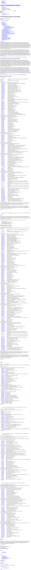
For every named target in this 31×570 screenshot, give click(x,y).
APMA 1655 (3, 91)
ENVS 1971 (15, 207)
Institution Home (4, 3)
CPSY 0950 (2, 246)
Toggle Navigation (2, 18)
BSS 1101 (2, 474)
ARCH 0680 (3, 176)
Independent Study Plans (5, 35)
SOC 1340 (2, 113)
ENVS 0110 (2, 79)
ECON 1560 (3, 530)
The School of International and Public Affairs (8, 31)
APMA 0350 (3, 237)
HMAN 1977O (3, 196)
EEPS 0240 (2, 271)
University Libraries (4, 36)
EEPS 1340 (2, 255)
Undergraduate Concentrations (6, 8)
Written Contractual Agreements (6, 38)
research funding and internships (11, 72)
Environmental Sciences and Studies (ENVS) (6, 42)
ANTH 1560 (3, 145)
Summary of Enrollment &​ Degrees (6, 37)
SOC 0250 (2, 152)
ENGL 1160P (3, 105)
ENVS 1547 (2, 533)
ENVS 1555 (2, 158)
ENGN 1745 (3, 387)
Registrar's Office (4, 552)
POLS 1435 (2, 169)
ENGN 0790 (3, 280)
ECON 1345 (3, 516)
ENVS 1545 (2, 532)
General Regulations (4, 23)
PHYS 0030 (2, 383)
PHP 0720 (2, 472)
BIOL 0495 (2, 93)
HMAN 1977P (3, 108)
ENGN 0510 (3, 381)
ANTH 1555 (3, 174)
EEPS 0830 (2, 122)
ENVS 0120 (2, 471)
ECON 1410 (3, 518)
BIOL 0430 (2, 137)
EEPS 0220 (2, 270)
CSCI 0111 (2, 247)
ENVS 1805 (2, 163)
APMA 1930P (3, 92)
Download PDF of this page (4, 563)
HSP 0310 (2, 456)
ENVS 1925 (2, 315)
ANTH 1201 (3, 83)
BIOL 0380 (2, 135)
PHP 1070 (2, 473)
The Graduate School (4, 29)
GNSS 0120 (2, 442)
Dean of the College (4, 558)
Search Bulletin (2, 10)
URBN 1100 (3, 114)
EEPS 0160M (3, 118)
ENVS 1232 (2, 297)
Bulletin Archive (4, 39)
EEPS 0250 (2, 251)
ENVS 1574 (2, 159)
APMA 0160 (3, 85)
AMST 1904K (3, 500)
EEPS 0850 (2, 123)
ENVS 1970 (11, 207)
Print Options (2, 41)
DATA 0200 (2, 97)
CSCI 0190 (2, 248)
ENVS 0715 (2, 306)
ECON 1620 (3, 98)
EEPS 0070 (2, 117)
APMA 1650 (3, 90)
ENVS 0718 (2, 157)
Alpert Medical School (5, 557)
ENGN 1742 (3, 281)
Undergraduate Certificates (7, 28)
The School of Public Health (5, 32)
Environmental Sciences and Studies (9, 27)
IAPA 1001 (2, 491)
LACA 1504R (3, 317)
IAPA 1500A (3, 109)
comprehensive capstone (22, 72)
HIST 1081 (2, 151)
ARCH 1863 (3, 177)
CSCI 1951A (3, 371)
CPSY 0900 (2, 94)
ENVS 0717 (2, 307)
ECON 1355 (3, 517)
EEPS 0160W (3, 119)
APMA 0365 (3, 88)
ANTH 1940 (3, 84)
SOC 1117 (2, 466)
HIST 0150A (3, 534)
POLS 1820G (3, 170)
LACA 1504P (3, 199)
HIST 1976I (2, 194)
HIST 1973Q (3, 341)
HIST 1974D (3, 193)
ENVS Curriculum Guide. (23, 74)
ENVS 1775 (2, 141)
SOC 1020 (2, 263)
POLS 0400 (2, 494)
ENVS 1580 (2, 160)
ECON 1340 (3, 399)
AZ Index (3, 1)
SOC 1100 (2, 264)
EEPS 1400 (2, 104)
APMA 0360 (3, 239)
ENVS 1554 (2, 148)
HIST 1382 (2, 190)
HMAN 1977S (3, 198)
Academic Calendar (4, 24)
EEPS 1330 (2, 254)
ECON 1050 (3, 305)
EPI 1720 (2, 476)
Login (2, 11)
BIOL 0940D (3, 288)
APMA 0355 (3, 238)
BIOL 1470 (2, 290)
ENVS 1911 (2, 107)
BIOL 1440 (2, 289)
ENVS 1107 (2, 106)
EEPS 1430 (2, 395)
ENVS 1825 (2, 182)
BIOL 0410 (2, 415)
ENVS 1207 (2, 531)
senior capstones (2, 218)
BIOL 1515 (2, 140)
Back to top (1, 19)
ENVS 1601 (2, 149)
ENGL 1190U (3, 330)
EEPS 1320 (2, 253)
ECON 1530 (3, 529)
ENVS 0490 (2, 80)
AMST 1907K (3, 323)
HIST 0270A (3, 185)
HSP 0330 (2, 458)
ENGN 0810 (3, 382)
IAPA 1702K (3, 316)
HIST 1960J (2, 509)
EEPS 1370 (2, 126)
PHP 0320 (2, 457)
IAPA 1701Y (3, 535)
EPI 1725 (2, 477)
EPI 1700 (2, 475)
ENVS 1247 (2, 298)
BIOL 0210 (2, 134)
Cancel (1, 569)
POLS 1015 (2, 168)
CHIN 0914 (2, 178)
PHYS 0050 (2, 384)
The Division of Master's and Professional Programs (8, 33)
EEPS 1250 (2, 101)
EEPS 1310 (2, 125)
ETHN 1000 (2, 441)
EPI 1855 (2, 110)
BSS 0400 (2, 459)
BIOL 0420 (2, 136)
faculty (28, 61)
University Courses (4, 34)
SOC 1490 (2, 497)
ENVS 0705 (2, 296)
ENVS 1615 (2, 162)
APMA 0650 (3, 89)
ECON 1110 (2, 514)
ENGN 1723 (3, 131)
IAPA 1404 (2, 492)
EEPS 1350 (2, 256)
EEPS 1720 (2, 279)
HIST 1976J (2, 195)
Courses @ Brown (4, 14)
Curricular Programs (6, 25)
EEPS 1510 (2, 128)
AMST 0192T (3, 144)
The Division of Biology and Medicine (7, 30)
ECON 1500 (3, 519)
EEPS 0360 (2, 272)
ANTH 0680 (3, 173)
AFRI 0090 (2, 440)
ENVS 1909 (2, 150)
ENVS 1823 (2, 314)
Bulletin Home (4, 2)
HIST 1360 (2, 189)
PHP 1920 (2, 463)
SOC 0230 (2, 443)
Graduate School (4, 556)
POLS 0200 (2, 493)
